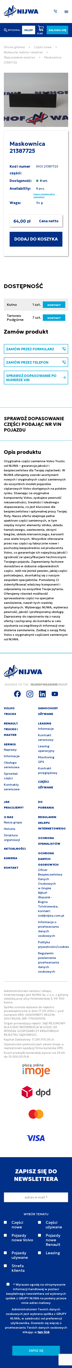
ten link (44, 1332)
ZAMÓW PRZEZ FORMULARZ (30, 349)
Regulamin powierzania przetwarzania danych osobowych (48, 962)
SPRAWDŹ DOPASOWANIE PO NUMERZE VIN (31, 378)
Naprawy (10, 749)
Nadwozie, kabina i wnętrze (23, 52)
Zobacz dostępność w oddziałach (44, 195)
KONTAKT (54, 305)
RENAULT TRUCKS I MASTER (11, 729)
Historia (9, 829)
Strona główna (14, 47)
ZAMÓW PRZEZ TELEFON (27, 362)
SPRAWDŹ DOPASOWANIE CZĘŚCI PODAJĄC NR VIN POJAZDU (34, 424)
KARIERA (10, 858)
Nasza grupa (13, 822)
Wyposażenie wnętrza (19, 57)
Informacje (12, 756)
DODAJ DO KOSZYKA (36, 239)
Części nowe (42, 47)
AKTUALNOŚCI (15, 848)
